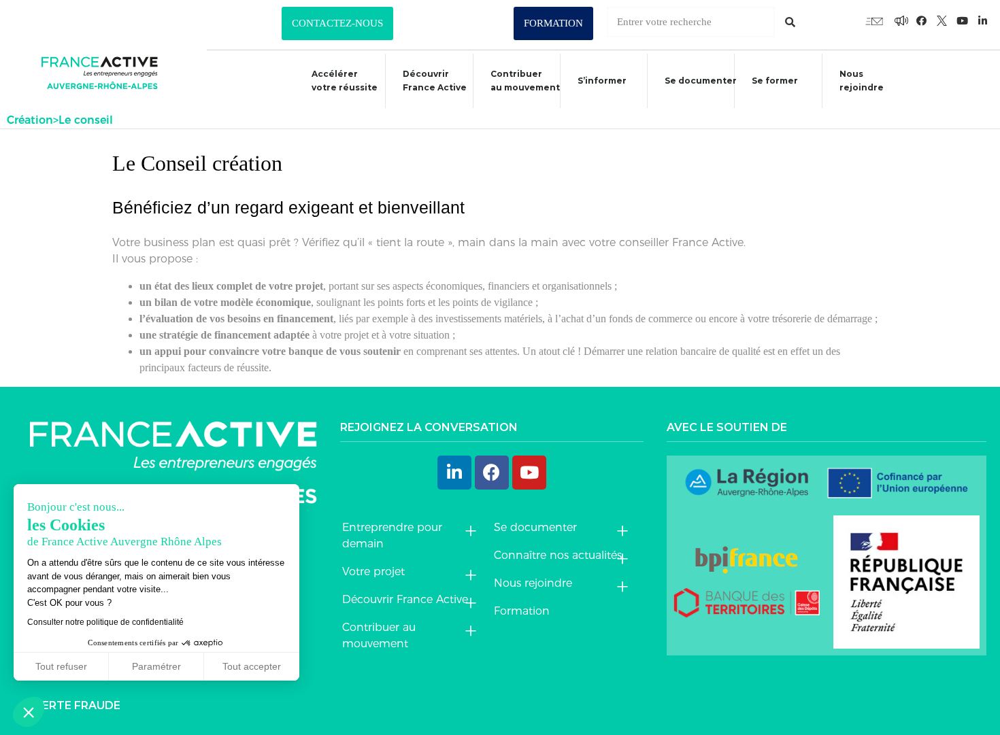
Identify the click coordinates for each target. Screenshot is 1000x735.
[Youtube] (874, 20)
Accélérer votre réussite (345, 80)
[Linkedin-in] (983, 20)
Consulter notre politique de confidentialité (105, 622)
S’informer (602, 80)
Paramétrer (156, 666)
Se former (775, 80)
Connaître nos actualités (558, 555)
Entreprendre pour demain (392, 535)
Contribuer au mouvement (525, 80)
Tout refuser (61, 666)
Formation (522, 610)
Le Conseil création (197, 163)
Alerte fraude (73, 705)
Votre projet (373, 571)
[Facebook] (492, 473)
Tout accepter (251, 666)
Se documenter (701, 80)
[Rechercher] (790, 22)
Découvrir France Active (435, 80)
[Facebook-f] (901, 20)
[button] (337, 23)
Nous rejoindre (861, 80)
